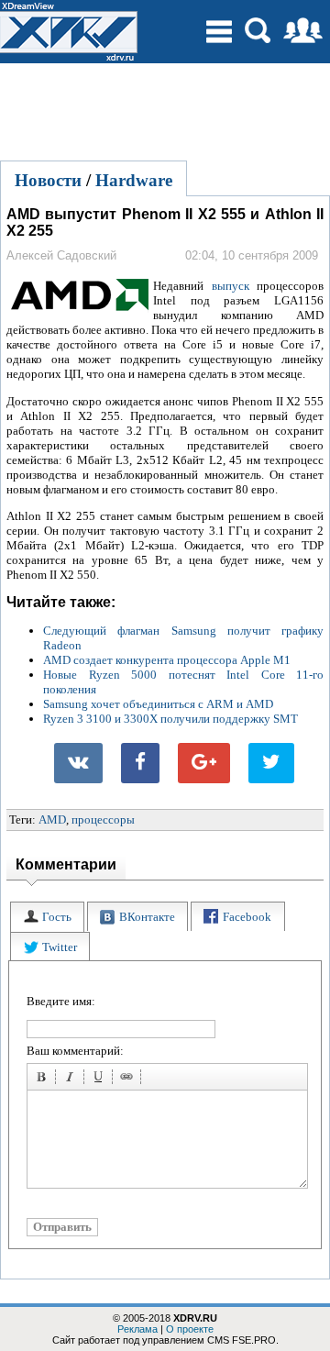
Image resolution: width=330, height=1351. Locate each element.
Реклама (137, 1328)
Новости (48, 180)
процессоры (103, 819)
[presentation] (47, 917)
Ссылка (129, 1079)
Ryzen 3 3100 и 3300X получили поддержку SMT (170, 718)
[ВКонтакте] (78, 763)
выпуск (230, 286)
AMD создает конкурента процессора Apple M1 (167, 660)
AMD (52, 819)
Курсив (72, 1079)
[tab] (47, 917)
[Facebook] (140, 763)
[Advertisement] (165, 109)
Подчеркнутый (101, 1079)
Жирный (44, 1079)
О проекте (190, 1328)
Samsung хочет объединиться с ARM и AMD (158, 704)
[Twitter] (271, 763)
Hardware (133, 180)
